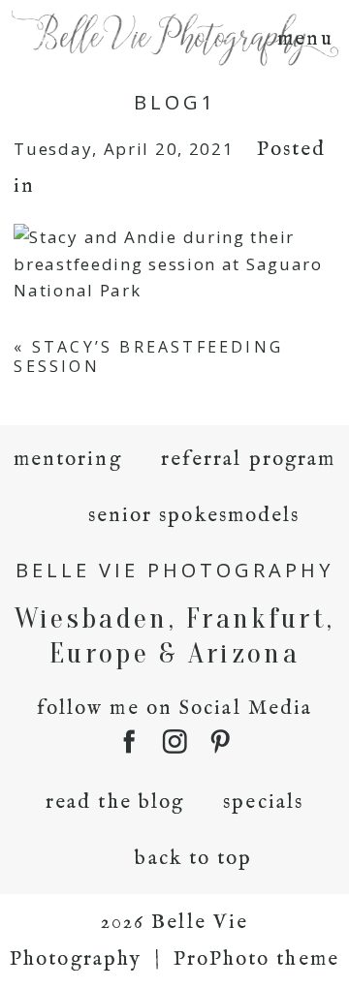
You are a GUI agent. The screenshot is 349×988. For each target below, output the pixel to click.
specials (263, 802)
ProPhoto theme (256, 959)
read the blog (115, 802)
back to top (193, 859)
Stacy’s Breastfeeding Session (148, 356)
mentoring (68, 460)
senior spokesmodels (194, 516)
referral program (248, 460)
